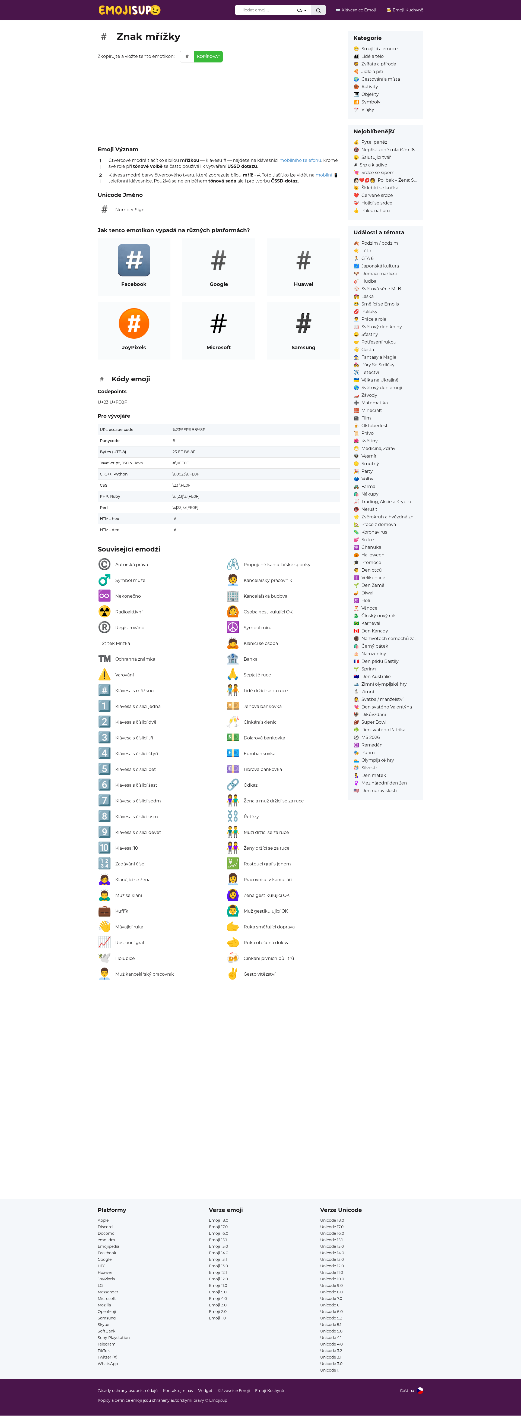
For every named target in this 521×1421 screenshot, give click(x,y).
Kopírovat (208, 56)
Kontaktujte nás (178, 1390)
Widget (205, 1390)
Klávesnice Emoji (234, 1390)
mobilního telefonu (300, 160)
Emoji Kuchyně (269, 1390)
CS (300, 10)
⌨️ (355, 9)
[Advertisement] (219, 103)
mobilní (324, 175)
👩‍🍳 (404, 9)
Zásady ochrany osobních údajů (128, 1390)
